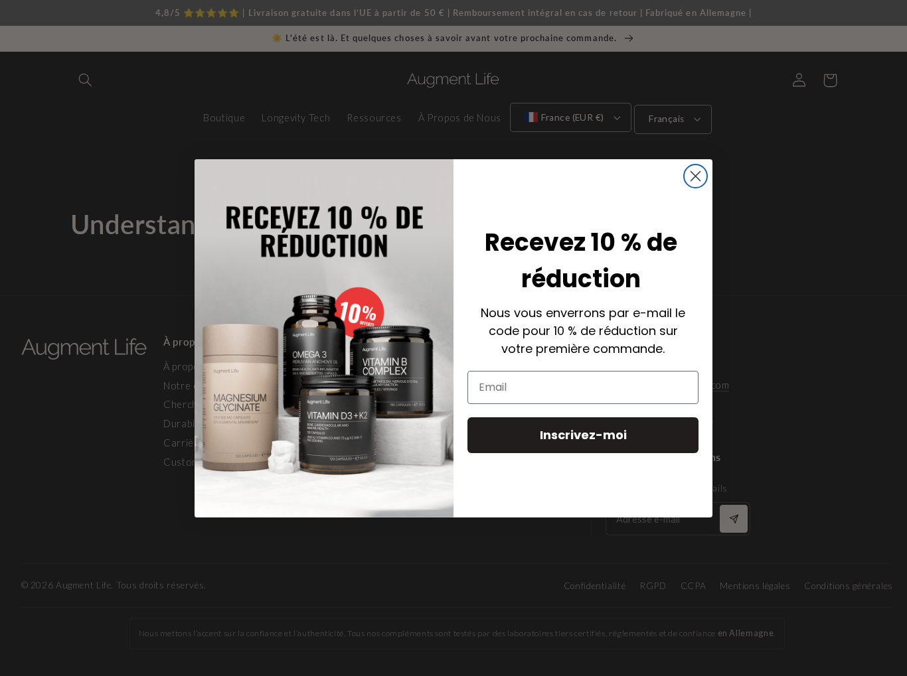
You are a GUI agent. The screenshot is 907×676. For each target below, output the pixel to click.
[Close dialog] (695, 176)
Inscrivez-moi (583, 434)
